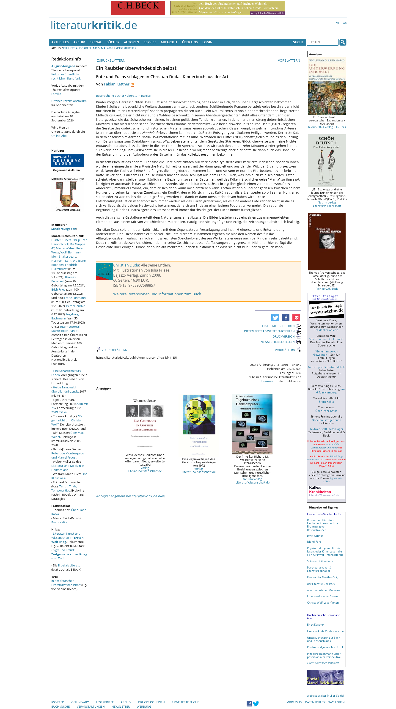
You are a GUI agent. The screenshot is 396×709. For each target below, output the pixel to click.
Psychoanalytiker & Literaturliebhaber (319, 569)
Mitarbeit (169, 42)
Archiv (79, 42)
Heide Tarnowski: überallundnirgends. (65, 389)
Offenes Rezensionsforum (69, 101)
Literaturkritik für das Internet (326, 631)
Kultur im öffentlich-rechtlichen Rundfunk (66, 76)
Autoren (131, 42)
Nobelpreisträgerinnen (326, 420)
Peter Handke (75, 306)
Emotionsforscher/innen (322, 596)
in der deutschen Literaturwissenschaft (66, 583)
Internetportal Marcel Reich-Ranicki (65, 328)
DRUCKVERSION (284, 336)
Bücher (113, 42)
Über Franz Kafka (326, 410)
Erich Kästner (315, 624)
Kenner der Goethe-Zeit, (322, 577)
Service (150, 42)
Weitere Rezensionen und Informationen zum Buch (157, 294)
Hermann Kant (61, 260)
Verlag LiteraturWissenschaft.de (145, 469)
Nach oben (336, 702)
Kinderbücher (126, 48)
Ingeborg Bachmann (65, 316)
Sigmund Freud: (69, 554)
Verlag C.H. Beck (327, 288)
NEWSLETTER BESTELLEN (278, 342)
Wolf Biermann (70, 252)
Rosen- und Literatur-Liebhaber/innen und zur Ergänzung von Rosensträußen (322, 524)
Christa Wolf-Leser (319, 602)
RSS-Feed (57, 702)
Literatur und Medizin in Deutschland (67, 468)
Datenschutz (315, 702)
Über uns (190, 42)
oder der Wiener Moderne (323, 590)
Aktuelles (60, 42)
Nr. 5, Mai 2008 (103, 48)
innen (335, 602)
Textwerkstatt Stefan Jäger (326, 429)
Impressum (294, 702)
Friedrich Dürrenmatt (64, 267)
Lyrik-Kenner (315, 535)
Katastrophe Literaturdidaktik (326, 367)
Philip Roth (79, 240)
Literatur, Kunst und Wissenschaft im (67, 537)
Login (207, 42)
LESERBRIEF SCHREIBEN (278, 326)
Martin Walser (65, 248)
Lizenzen (267, 381)
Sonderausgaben (63, 229)
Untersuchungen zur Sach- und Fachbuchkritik (324, 639)
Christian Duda (126, 265)
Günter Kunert (61, 240)
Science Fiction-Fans (320, 561)
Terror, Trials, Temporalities (64, 488)
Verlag (341, 23)
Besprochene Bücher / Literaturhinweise (123, 95)
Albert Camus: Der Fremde (326, 339)
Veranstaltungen (91, 706)
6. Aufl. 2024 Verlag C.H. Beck (327, 127)
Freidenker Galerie (326, 330)
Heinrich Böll (60, 244)
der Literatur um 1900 (321, 583)
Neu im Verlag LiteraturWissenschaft (327, 204)
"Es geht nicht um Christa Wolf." (66, 420)
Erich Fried (58, 289)
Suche (298, 42)
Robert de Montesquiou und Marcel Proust (67, 455)
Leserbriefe (105, 702)
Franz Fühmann (75, 298)
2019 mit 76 (59, 412)
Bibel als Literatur (70, 565)
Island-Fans (314, 541)
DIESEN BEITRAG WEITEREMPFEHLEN (269, 331)
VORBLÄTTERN (289, 60)
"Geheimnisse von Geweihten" (325, 352)
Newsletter (121, 706)
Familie (56, 94)
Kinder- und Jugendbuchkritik (325, 647)
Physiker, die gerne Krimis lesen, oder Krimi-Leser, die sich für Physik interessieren (325, 551)
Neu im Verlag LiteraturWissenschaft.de (253, 480)
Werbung (144, 706)
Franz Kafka (59, 522)
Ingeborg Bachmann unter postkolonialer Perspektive (324, 655)
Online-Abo (59, 136)
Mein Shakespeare (63, 256)
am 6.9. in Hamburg (330, 390)
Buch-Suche (60, 706)
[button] (275, 317)
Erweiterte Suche (185, 702)
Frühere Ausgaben (77, 48)
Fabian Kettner (116, 84)
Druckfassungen (151, 702)
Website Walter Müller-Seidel (325, 695)
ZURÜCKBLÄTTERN (110, 60)
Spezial (96, 42)
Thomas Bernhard (63, 279)
